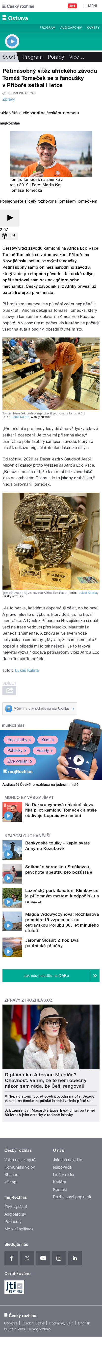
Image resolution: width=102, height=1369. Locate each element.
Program (47, 27)
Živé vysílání (17, 761)
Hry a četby (17, 740)
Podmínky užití (61, 1323)
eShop (10, 1182)
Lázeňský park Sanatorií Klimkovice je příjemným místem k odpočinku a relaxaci (62, 896)
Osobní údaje (34, 1323)
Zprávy (8, 99)
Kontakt (60, 1189)
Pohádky (15, 750)
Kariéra (59, 1182)
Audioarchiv (71, 27)
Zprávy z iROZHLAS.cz (28, 1000)
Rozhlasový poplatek (72, 1197)
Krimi (45, 740)
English (84, 1323)
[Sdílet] (13, 236)
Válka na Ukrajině (19, 1159)
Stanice (11, 1174)
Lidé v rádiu (63, 1174)
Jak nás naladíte (67, 1159)
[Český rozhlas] (18, 6)
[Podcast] (4, 236)
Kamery (93, 27)
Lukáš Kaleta (20, 417)
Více (76, 57)
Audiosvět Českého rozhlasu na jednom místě (40, 785)
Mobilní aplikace (19, 1229)
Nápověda (62, 1167)
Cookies (11, 1323)
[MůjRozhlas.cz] (10, 123)
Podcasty (13, 1221)
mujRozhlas (13, 725)
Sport (8, 57)
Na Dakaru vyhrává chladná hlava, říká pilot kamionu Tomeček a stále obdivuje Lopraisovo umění (61, 810)
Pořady (56, 57)
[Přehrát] (9, 218)
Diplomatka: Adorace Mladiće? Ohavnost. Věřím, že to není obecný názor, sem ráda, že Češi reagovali (45, 1080)
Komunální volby (19, 1167)
